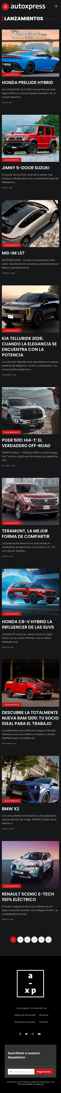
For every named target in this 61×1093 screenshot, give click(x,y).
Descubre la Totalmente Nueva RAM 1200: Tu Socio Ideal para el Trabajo (30, 718)
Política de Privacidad (25, 1015)
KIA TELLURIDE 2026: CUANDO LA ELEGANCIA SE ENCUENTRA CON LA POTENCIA (29, 346)
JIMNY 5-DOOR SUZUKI (25, 168)
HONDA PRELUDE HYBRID (27, 82)
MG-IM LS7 (13, 253)
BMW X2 (10, 809)
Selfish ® (39, 1084)
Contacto (43, 1022)
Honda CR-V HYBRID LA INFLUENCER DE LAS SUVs (28, 624)
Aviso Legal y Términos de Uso (31, 1008)
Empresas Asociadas (25, 1022)
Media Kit (43, 1015)
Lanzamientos (11, 75)
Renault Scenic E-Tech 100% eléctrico (28, 896)
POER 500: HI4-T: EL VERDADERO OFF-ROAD (26, 443)
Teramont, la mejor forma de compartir (25, 533)
